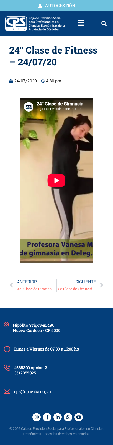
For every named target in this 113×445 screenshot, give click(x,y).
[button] (81, 23)
